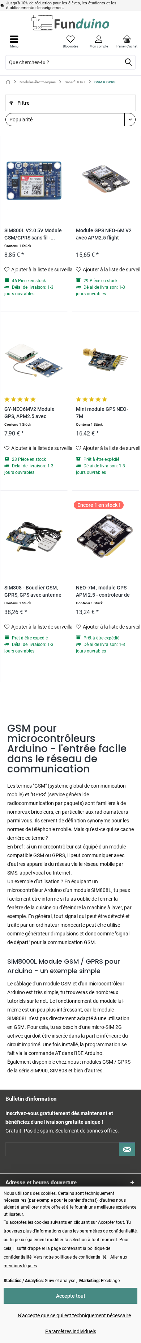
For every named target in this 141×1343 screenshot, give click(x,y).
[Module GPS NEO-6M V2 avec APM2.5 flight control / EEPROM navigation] (105, 180)
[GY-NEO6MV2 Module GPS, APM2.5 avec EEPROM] (34, 358)
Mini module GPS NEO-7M (102, 413)
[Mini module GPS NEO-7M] (105, 358)
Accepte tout (70, 1296)
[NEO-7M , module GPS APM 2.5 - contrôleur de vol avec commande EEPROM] (105, 537)
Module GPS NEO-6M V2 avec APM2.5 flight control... (104, 235)
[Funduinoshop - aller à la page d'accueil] (70, 22)
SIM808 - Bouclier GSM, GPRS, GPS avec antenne (32, 591)
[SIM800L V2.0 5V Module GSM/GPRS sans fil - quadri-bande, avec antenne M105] (34, 180)
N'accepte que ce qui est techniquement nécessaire (74, 1315)
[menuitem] (127, 41)
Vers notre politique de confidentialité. (71, 1257)
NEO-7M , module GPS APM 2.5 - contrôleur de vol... (103, 592)
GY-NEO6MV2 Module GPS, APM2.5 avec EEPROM (29, 413)
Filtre (23, 103)
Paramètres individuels (70, 1331)
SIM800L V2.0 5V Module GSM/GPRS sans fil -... (33, 234)
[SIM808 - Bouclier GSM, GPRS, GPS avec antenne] (34, 537)
